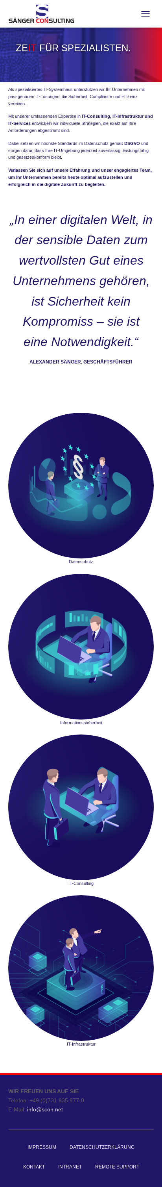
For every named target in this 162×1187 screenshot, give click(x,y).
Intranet (70, 1167)
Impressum (42, 1147)
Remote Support (117, 1167)
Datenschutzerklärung (102, 1147)
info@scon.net (45, 1109)
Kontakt (34, 1167)
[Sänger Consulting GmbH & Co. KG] (44, 14)
